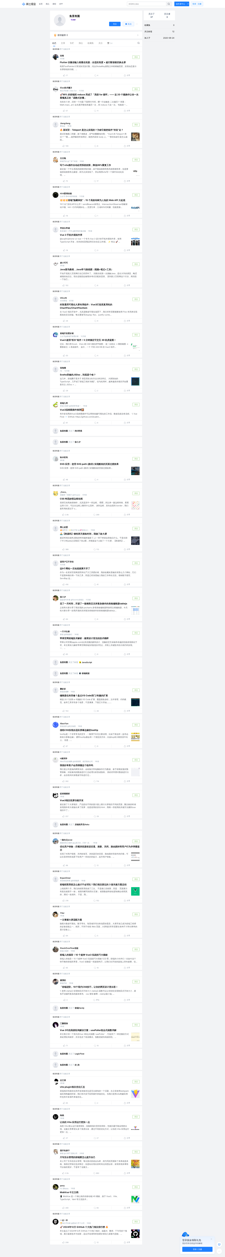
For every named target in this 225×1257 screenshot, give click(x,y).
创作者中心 (180, 4)
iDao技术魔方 (66, 87)
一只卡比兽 (65, 631)
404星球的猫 (66, 193)
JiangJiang (65, 123)
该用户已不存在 (67, 561)
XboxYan (64, 723)
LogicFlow (79, 1053)
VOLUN (63, 298)
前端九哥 (64, 403)
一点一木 (64, 1220)
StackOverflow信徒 (69, 948)
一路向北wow (66, 840)
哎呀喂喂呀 (65, 793)
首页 (41, 4)
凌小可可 (64, 262)
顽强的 (63, 980)
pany (62, 1185)
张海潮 (63, 368)
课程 (54, 4)
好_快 (77, 1065)
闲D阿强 (78, 431)
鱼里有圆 (56, 49)
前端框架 (86, 673)
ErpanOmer (65, 878)
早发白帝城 (65, 228)
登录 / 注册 (197, 1249)
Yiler (62, 913)
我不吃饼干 (65, 1150)
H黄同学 (63, 758)
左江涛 (63, 1080)
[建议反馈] (219, 1244)
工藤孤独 (64, 1023)
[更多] (219, 1251)
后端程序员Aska (82, 824)
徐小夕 (78, 442)
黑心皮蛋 (64, 527)
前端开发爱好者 (67, 333)
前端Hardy (79, 1008)
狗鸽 (62, 1115)
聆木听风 (64, 457)
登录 (196, 4)
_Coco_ (63, 492)
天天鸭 (63, 158)
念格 (62, 55)
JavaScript (87, 662)
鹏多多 (63, 689)
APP (61, 4)
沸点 (47, 4)
